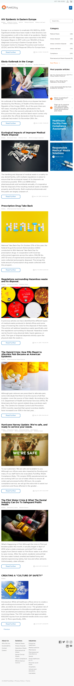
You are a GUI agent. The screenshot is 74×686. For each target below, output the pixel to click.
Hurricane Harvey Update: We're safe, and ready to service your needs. (24, 426)
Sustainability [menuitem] (6, 645)
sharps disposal (61, 38)
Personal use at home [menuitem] (33, 663)
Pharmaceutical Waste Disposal (61, 58)
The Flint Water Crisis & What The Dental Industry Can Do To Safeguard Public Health (24, 502)
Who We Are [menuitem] (6, 643)
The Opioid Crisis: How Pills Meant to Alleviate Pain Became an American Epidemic (21, 354)
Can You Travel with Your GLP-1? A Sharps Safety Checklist (61, 75)
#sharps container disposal (10, 23)
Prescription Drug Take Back (17, 206)
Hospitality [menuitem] (32, 666)
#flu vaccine (28, 64)
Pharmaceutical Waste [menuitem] (20, 651)
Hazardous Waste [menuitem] (20, 648)
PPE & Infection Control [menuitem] (20, 661)
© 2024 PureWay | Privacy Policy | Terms (16, 681)
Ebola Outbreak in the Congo (17, 62)
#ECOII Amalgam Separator (36, 137)
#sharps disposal (29, 22)
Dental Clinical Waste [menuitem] (19, 655)
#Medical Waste (22, 137)
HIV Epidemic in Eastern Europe (18, 19)
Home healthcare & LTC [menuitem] (34, 659)
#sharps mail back (40, 22)
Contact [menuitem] (4, 648)
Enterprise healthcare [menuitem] (32, 644)
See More (54, 63)
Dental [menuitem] (31, 656)
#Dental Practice (23, 507)
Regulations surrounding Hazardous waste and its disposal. (24, 280)
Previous (7, 629)
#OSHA (21, 22)
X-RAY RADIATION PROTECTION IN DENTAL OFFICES (60, 88)
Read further (11, 52)
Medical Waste (61, 34)
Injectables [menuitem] (32, 673)
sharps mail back (61, 48)
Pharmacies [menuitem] (32, 649)
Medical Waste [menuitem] (19, 643)
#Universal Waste (12, 137)
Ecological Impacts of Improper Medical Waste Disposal (23, 134)
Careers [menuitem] (4, 650)
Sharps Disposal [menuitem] (20, 645)
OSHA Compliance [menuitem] (21, 658)
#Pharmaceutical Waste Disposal (16, 208)
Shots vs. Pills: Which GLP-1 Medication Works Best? (59, 81)
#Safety (3, 22)
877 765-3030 (60, 1)
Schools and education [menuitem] (32, 670)
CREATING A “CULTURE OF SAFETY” (22, 576)
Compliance (61, 53)
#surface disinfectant (39, 64)
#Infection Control (12, 22)
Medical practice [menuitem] (34, 647)
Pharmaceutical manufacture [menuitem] (33, 653)
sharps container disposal (61, 43)
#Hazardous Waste (12, 284)
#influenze (21, 64)
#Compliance (34, 429)
